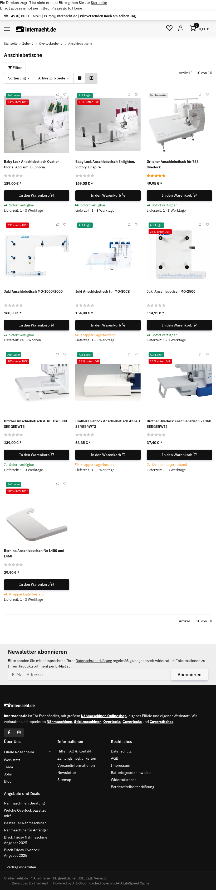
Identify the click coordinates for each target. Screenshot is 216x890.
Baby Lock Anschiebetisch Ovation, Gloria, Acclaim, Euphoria (32, 164)
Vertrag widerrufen (21, 867)
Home (77, 8)
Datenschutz (121, 751)
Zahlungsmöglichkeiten (76, 758)
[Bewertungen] (13, 175)
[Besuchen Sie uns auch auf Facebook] (9, 732)
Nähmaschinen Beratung (24, 803)
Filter (17, 67)
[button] (169, 29)
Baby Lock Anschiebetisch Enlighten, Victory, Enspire (105, 164)
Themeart (41, 883)
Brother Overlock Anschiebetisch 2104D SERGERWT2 (179, 424)
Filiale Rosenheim (19, 752)
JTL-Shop (79, 883)
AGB (114, 758)
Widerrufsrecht (123, 779)
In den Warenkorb (34, 195)
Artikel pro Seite (51, 78)
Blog (7, 781)
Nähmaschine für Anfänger (26, 830)
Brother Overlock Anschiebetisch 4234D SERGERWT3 (107, 424)
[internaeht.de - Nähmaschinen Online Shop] (36, 29)
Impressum (120, 765)
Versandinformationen (76, 765)
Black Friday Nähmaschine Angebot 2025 (25, 840)
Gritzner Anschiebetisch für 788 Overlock (173, 164)
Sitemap (64, 779)
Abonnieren (190, 675)
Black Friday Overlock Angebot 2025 (22, 853)
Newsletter (66, 772)
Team (8, 767)
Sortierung (17, 78)
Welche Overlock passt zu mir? (25, 813)
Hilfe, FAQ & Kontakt (74, 751)
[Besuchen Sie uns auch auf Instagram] (19, 732)
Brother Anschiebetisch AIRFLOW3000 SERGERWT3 (35, 424)
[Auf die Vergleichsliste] (57, 95)
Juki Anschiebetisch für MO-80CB (102, 291)
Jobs (8, 774)
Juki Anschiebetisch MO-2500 (171, 291)
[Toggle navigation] (7, 29)
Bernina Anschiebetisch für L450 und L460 (34, 553)
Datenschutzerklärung (94, 660)
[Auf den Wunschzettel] (64, 95)
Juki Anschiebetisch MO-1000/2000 (33, 291)
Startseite (99, 2)
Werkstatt (12, 760)
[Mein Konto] (181, 29)
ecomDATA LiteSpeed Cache (127, 883)
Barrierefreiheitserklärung (132, 786)
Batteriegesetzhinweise (131, 772)
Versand (100, 878)
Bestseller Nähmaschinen (25, 823)
